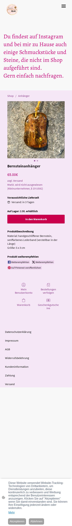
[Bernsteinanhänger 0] (36, 129)
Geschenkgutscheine (48, 306)
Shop (10, 96)
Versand (10, 384)
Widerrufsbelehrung (17, 358)
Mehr (11, 512)
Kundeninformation (16, 366)
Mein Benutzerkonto (24, 291)
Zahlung (10, 375)
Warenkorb (23, 305)
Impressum (11, 340)
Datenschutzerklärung (18, 332)
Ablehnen (36, 521)
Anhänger (24, 96)
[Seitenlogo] (12, 9)
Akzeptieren (17, 521)
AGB (7, 349)
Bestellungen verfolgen (48, 291)
